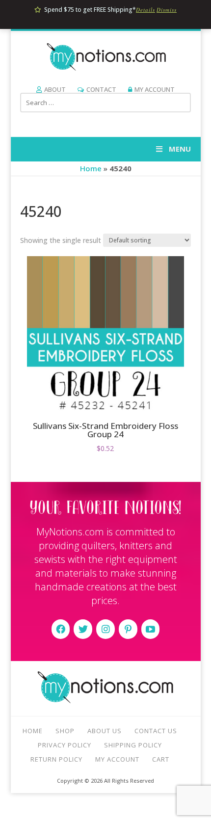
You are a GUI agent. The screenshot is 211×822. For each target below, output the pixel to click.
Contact (101, 89)
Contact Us (155, 730)
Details (145, 9)
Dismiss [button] (167, 9)
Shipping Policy (133, 745)
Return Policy (56, 759)
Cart (160, 759)
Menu (180, 149)
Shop (65, 730)
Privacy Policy (64, 745)
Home (91, 168)
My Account (154, 89)
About (55, 89)
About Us (104, 730)
